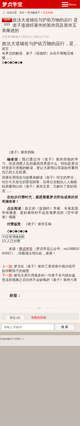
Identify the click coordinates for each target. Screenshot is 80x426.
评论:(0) (15, 317)
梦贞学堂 (12, 4)
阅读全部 (13, 236)
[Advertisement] (40, 386)
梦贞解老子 (33, 12)
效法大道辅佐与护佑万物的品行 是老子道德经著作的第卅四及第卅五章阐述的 (40, 25)
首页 (22, 12)
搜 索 (64, 327)
